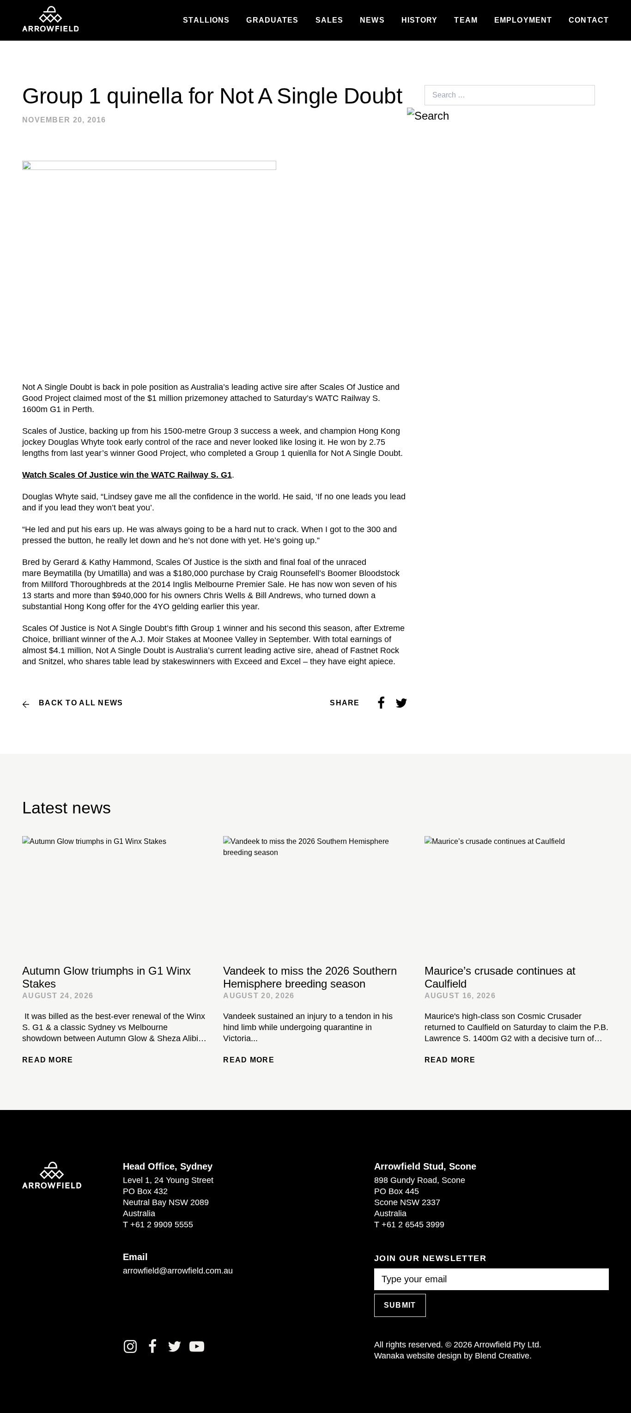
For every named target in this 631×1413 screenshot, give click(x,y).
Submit (400, 1305)
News (372, 20)
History (419, 20)
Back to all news (81, 703)
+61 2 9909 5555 (161, 1224)
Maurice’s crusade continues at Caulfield (500, 977)
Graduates (272, 20)
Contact (589, 20)
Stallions (206, 20)
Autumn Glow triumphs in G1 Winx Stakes (106, 977)
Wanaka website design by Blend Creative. (453, 1355)
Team (465, 20)
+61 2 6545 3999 (413, 1224)
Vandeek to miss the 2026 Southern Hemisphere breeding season (310, 977)
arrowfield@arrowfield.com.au (178, 1270)
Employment (523, 20)
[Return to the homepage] (50, 19)
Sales (330, 20)
